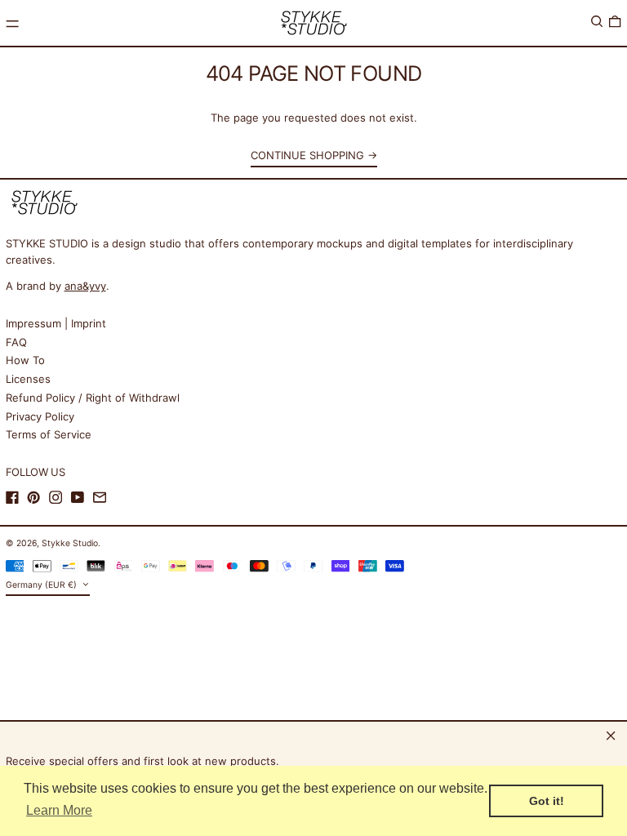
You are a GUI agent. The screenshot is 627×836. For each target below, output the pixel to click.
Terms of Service (48, 434)
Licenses (28, 378)
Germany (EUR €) (42, 585)
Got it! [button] (546, 800)
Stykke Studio (70, 543)
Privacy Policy (40, 416)
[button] (596, 21)
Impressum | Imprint (56, 323)
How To (25, 360)
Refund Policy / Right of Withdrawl (93, 397)
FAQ (16, 342)
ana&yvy (85, 285)
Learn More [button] (59, 810)
